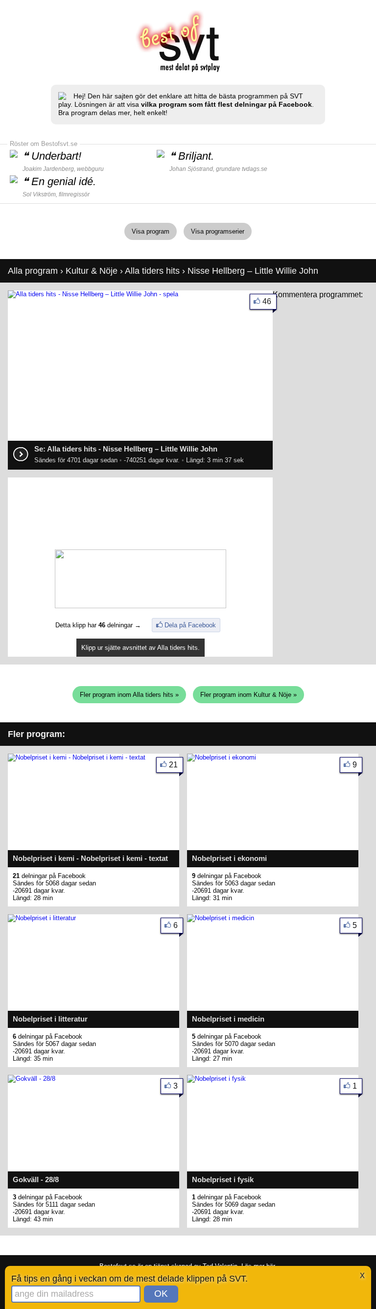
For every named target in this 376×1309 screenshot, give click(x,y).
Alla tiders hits (152, 271)
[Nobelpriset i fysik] (216, 1078)
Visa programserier (217, 231)
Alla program (33, 271)
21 (173, 765)
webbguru (90, 169)
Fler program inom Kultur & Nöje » (248, 694)
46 (266, 301)
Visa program (150, 231)
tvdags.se (254, 169)
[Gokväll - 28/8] (31, 1078)
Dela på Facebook (190, 625)
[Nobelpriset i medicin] (220, 918)
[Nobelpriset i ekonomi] (221, 757)
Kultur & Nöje (92, 271)
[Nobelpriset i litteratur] (42, 918)
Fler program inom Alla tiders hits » (129, 694)
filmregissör (74, 194)
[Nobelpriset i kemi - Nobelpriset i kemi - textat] (76, 757)
